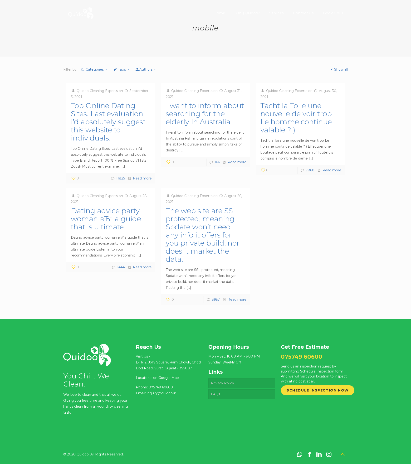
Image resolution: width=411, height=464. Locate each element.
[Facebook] (309, 454)
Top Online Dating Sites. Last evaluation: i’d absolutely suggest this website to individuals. (108, 121)
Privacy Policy (222, 383)
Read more (142, 178)
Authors (145, 69)
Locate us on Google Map (157, 378)
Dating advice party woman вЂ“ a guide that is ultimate (106, 218)
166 (217, 162)
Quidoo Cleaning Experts (97, 91)
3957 (216, 299)
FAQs (215, 394)
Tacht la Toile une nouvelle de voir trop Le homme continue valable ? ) (296, 117)
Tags (122, 69)
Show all (341, 69)
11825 (120, 178)
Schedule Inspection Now (318, 390)
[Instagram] (329, 454)
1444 (121, 267)
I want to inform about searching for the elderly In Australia (205, 113)
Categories (95, 69)
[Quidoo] (80, 9)
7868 (310, 170)
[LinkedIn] (319, 454)
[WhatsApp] (299, 454)
